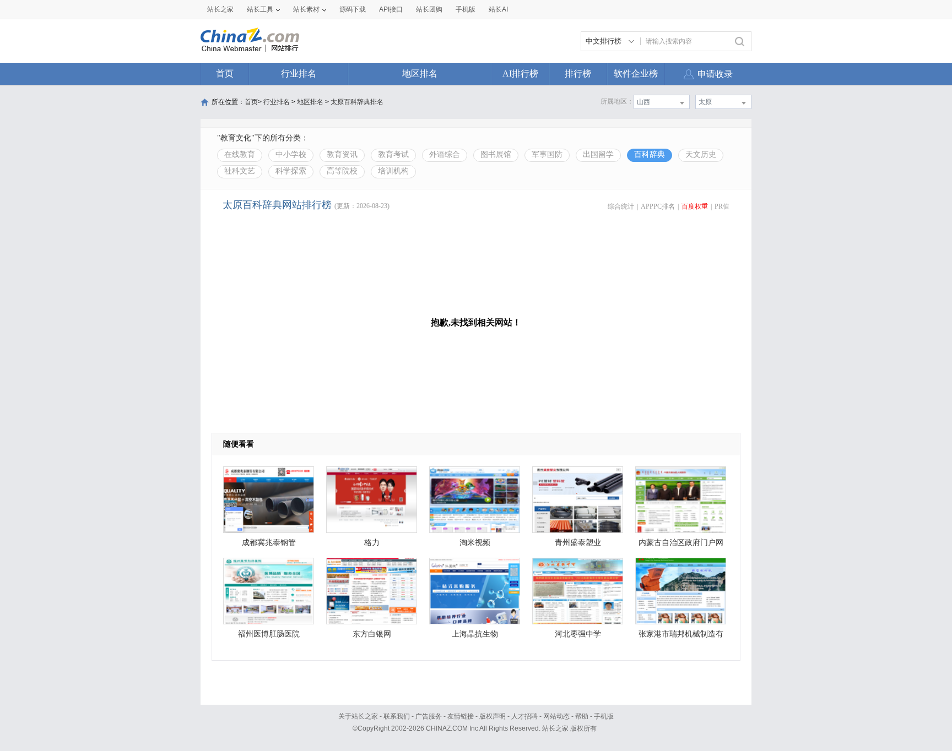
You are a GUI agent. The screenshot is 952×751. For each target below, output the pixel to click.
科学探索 (290, 171)
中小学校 (290, 154)
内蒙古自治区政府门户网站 (681, 545)
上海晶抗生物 (475, 634)
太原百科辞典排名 (357, 102)
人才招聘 (524, 716)
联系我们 (396, 716)
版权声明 (492, 716)
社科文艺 (239, 171)
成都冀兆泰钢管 (269, 542)
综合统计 (621, 206)
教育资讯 (342, 154)
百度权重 (694, 206)
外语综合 (444, 154)
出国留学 (598, 154)
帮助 (581, 716)
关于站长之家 (358, 716)
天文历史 (700, 154)
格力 (372, 542)
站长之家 (220, 9)
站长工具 (260, 9)
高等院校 (342, 171)
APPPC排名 (658, 206)
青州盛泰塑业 (578, 542)
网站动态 (556, 716)
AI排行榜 (520, 73)
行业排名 (298, 73)
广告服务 (428, 716)
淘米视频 (474, 542)
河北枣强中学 (578, 634)
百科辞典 (649, 154)
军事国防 (547, 154)
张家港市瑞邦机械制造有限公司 (681, 637)
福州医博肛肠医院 (269, 634)
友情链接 (460, 716)
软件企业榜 (636, 73)
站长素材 (306, 9)
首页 (225, 73)
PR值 (722, 206)
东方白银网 (372, 634)
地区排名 (419, 73)
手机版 (604, 716)
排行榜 (578, 73)
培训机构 (393, 171)
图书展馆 (495, 154)
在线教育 (239, 154)
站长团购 (429, 9)
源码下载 (352, 9)
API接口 (391, 9)
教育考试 (393, 154)
